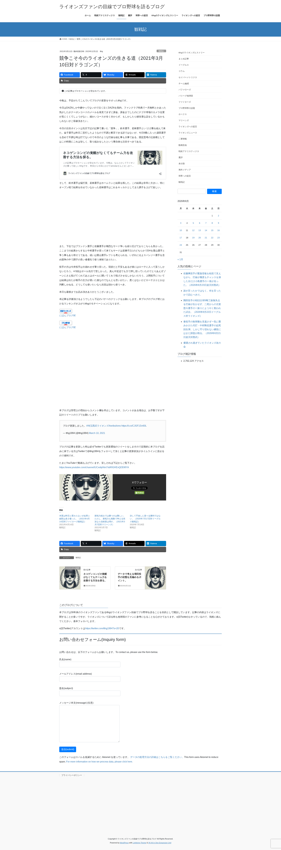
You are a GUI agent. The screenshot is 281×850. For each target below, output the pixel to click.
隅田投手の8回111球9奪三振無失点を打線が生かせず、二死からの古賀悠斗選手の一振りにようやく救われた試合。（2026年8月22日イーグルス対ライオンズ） (202, 308)
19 (193, 237)
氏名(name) (65, 659)
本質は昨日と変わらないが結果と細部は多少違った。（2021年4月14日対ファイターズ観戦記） (74, 519)
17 (181, 237)
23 (218, 237)
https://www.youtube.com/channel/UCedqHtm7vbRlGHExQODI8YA (94, 467)
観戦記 (161, 51)
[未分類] (155, 577)
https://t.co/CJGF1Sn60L (134, 425)
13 (199, 230)
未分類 (182, 163)
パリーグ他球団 (186, 96)
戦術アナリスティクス (189, 151)
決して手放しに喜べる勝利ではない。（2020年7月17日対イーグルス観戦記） (145, 519)
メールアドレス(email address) (75, 674)
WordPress (124, 843)
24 (181, 245)
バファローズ (185, 89)
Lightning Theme (139, 843)
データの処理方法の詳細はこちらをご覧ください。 (157, 757)
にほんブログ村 (67, 315)
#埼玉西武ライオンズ (97, 425)
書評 (181, 157)
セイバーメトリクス (188, 77)
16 (218, 230)
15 (212, 230)
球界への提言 (185, 176)
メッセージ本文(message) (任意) (76, 703)
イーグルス (184, 65)
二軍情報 (183, 139)
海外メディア (185, 170)
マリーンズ (184, 120)
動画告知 (183, 145)
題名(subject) (66, 688)
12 (193, 230)
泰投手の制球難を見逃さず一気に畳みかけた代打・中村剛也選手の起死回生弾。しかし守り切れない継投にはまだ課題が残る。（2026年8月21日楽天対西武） (202, 329)
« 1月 (180, 259)
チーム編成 (184, 83)
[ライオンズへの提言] (69, 577)
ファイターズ (185, 102)
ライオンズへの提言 (188, 126)
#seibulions (115, 425)
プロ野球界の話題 (187, 108)
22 (212, 237)
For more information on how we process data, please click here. (99, 761)
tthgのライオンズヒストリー (192, 52)
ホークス (183, 114)
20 (199, 237)
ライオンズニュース (188, 132)
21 (206, 237)
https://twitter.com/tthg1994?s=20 (102, 628)
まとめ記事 (184, 59)
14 (206, 230)
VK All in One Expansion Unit (159, 843)
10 (181, 230)
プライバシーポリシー (71, 775)
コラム (182, 71)
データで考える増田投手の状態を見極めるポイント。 (129, 577)
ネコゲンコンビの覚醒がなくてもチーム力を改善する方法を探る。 (95, 577)
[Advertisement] (112, 214)
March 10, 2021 (97, 433)
